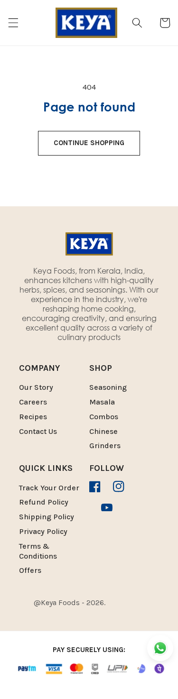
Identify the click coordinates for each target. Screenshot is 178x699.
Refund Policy (43, 501)
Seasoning (108, 387)
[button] (12, 22)
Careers (33, 401)
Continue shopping (89, 142)
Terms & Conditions (38, 551)
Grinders (105, 445)
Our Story (36, 387)
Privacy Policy (43, 531)
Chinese (103, 431)
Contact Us (38, 431)
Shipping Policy (46, 516)
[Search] (137, 22)
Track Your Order (49, 487)
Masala (102, 401)
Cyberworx (93, 611)
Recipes (33, 416)
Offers (30, 570)
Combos (103, 416)
